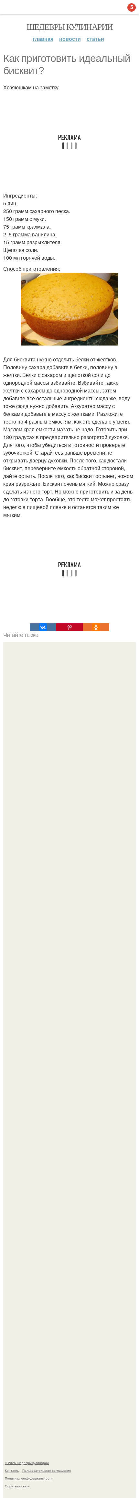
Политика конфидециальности (29, 1478)
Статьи (95, 38)
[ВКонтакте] (43, 627)
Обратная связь (17, 1486)
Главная (43, 38)
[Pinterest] (69, 627)
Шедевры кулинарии (70, 26)
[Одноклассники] (96, 627)
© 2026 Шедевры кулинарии (27, 1462)
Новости (70, 38)
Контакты (12, 1470)
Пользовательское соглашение (46, 1470)
